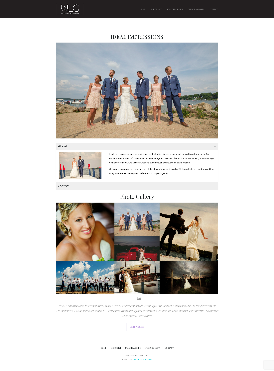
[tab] (137, 146)
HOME (142, 9)
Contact (63, 186)
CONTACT (214, 9)
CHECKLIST (156, 9)
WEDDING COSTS (196, 9)
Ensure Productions (142, 359)
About (62, 146)
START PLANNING (175, 9)
